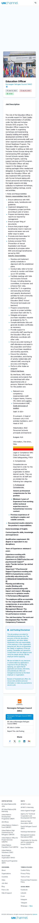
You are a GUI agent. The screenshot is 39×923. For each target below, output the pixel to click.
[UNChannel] (10, 3)
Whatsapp (24, 906)
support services (12, 161)
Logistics (28, 401)
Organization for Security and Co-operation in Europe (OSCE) (29, 842)
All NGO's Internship (27, 807)
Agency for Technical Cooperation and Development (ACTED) (28, 816)
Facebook (24, 890)
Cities (3, 880)
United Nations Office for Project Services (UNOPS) (10, 840)
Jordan (10, 93)
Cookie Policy (25, 870)
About (4, 870)
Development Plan (13, 620)
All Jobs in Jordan (13, 727)
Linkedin (23, 893)
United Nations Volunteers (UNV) (7, 851)
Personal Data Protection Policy (29, 881)
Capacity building (12, 134)
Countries (5, 877)
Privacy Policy (25, 873)
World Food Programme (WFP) (9, 862)
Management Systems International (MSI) (28, 836)
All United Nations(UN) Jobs (9, 805)
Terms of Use (25, 877)
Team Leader (27, 117)
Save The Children (27, 847)
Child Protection (23, 559)
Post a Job (5, 890)
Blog (3, 886)
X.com (23, 896)
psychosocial (11, 562)
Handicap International (28, 832)
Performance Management (18, 596)
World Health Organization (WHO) (8, 856)
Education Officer (24, 115)
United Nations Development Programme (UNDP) (8, 817)
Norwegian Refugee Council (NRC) (19, 84)
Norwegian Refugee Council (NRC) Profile (19, 717)
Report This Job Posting (15, 731)
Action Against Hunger (28, 810)
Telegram (24, 903)
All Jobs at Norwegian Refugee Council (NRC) (18, 723)
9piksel (35, 914)
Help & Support (7, 893)
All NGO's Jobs (26, 804)
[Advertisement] (19, 27)
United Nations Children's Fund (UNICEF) (10, 826)
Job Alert (5, 883)
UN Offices (5, 822)
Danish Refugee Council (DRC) (29, 827)
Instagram (24, 899)
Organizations (6, 873)
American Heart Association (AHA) (26, 822)
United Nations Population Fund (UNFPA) (10, 846)
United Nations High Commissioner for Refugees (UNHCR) (8, 832)
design (19, 166)
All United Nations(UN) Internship (9, 810)
